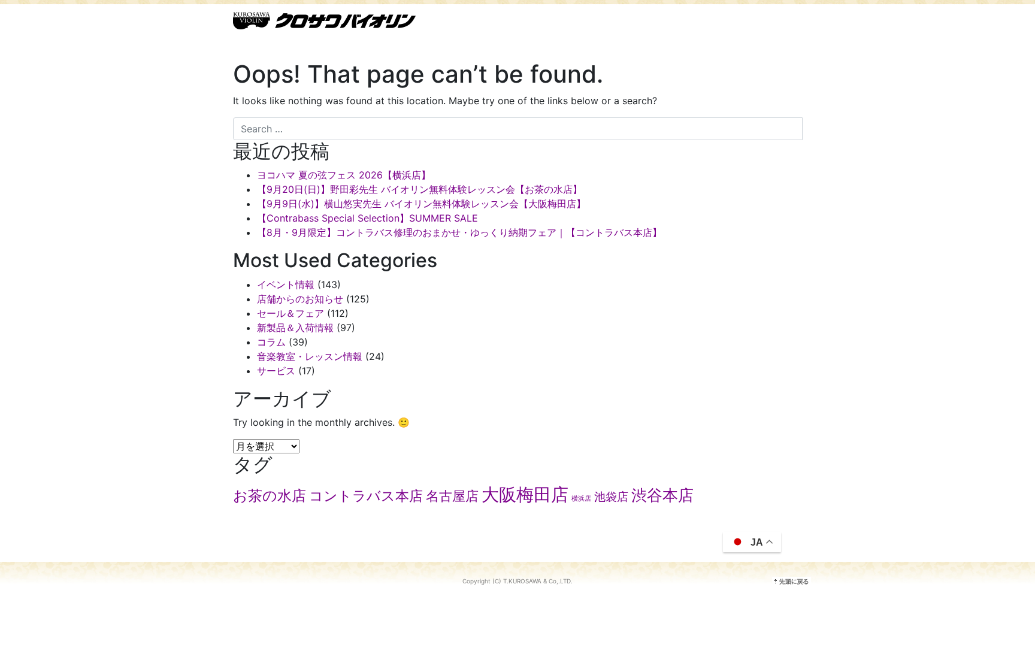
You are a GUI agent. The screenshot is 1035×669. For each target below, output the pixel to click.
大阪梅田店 (525, 494)
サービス (276, 371)
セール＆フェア (290, 313)
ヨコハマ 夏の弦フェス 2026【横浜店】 (344, 175)
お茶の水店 (269, 495)
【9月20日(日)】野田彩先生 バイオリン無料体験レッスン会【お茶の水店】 (419, 189)
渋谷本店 (662, 494)
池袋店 (611, 496)
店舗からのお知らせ (300, 299)
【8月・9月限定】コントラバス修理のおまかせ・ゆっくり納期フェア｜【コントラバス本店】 (459, 232)
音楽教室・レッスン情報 (309, 356)
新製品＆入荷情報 (295, 328)
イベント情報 (285, 284)
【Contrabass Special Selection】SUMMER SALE (367, 218)
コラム (271, 342)
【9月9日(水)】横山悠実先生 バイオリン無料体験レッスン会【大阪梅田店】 (421, 204)
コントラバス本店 (366, 496)
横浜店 (581, 498)
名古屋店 (452, 496)
